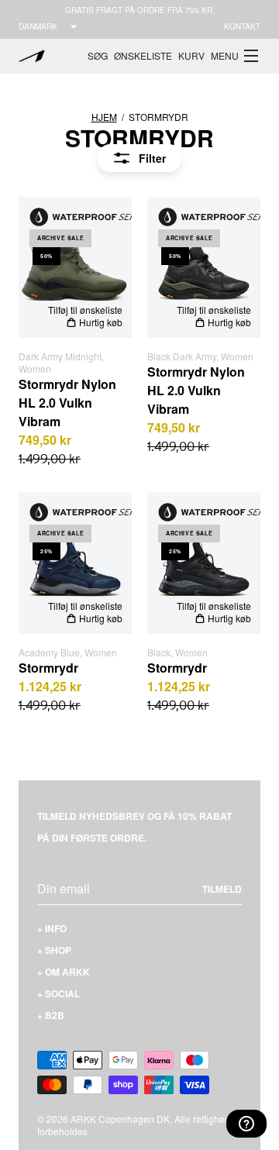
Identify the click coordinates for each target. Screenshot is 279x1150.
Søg (98, 55)
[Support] (246, 1124)
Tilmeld (222, 889)
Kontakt (242, 26)
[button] (235, 55)
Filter (152, 158)
